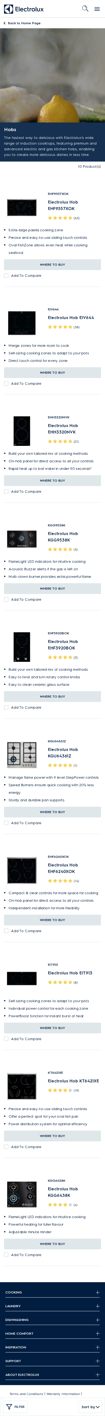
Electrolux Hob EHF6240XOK (63, 868)
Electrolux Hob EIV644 (71, 317)
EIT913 (53, 965)
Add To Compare (26, 275)
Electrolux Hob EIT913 (70, 973)
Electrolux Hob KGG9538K (63, 537)
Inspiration (15, 1347)
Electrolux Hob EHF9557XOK (63, 205)
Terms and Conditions (26, 1394)
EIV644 (53, 309)
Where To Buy (52, 265)
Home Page (24, 23)
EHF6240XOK (58, 857)
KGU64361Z (57, 741)
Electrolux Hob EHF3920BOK (63, 645)
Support (13, 1361)
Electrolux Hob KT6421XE (73, 1080)
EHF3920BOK (58, 633)
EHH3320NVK (58, 417)
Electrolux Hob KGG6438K (63, 1192)
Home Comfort (19, 1333)
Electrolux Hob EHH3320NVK (63, 429)
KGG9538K (56, 525)
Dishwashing (17, 1320)
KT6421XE (55, 1073)
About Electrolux (22, 1375)
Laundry (13, 1306)
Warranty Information (63, 1394)
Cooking (13, 1292)
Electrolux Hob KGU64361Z (63, 752)
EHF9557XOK (58, 194)
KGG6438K (56, 1181)
